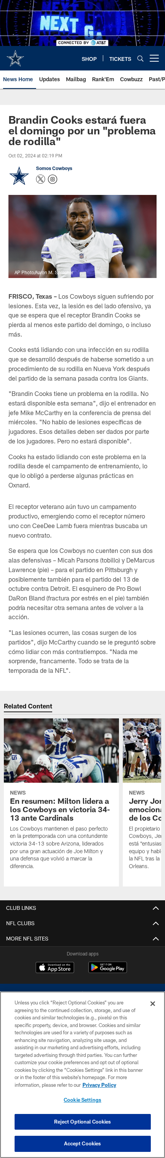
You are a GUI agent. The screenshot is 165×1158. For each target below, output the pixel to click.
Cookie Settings (82, 1100)
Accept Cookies (82, 1143)
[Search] (140, 58)
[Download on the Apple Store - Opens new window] (55, 968)
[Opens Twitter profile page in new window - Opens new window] (40, 179)
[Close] (152, 1003)
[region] (82, 1074)
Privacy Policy (99, 1085)
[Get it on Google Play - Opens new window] (107, 971)
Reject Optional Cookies (82, 1122)
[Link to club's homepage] (15, 55)
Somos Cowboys (54, 168)
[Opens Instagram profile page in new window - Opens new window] (52, 179)
